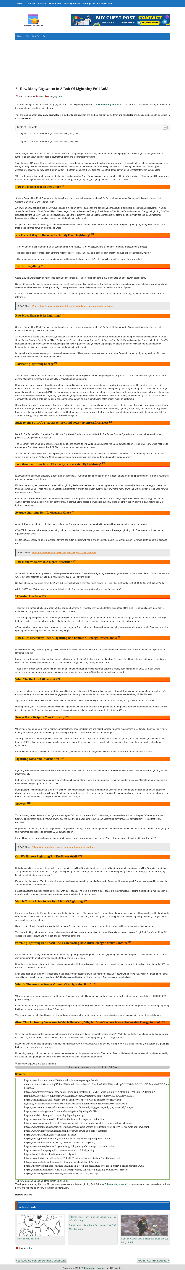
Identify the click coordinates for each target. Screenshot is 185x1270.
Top (60, 96)
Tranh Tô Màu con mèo (28, 1239)
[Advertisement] (92, 66)
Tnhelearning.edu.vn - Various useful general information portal (33, 20)
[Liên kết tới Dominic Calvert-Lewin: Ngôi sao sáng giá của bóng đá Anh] (144, 1217)
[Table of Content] (165, 127)
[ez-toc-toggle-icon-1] (164, 127)
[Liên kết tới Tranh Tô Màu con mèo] (40, 1217)
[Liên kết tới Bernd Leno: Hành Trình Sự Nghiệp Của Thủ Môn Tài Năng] (92, 1217)
